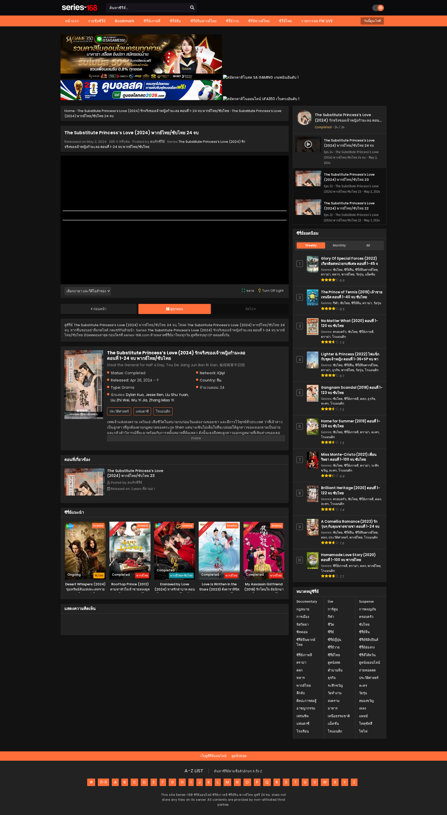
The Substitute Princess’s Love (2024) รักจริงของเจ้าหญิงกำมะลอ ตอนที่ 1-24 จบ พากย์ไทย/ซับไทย (348, 120)
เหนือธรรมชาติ (339, 716)
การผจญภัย (367, 609)
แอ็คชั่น (370, 274)
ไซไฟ (363, 731)
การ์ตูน (333, 609)
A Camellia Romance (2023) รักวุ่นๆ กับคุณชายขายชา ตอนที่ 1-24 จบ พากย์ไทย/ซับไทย (350, 526)
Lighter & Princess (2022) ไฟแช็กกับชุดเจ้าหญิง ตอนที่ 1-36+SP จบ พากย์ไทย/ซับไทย (352, 359)
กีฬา (336, 303)
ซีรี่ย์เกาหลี (366, 332)
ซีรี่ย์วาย (334, 647)
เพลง (362, 708)
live (330, 601)
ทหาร (336, 274)
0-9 (103, 782)
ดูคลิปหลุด (239, 755)
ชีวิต (331, 624)
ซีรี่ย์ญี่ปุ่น (334, 640)
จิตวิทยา (302, 624)
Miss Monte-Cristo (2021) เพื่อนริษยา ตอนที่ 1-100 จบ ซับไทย (348, 457)
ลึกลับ (300, 693)
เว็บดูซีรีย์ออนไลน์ (213, 755)
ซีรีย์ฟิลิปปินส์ (368, 640)
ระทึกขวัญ (335, 685)
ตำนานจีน (335, 670)
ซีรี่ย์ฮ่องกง (367, 647)
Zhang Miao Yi (161, 400)
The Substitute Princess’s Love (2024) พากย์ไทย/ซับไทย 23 (135, 473)
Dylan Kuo (135, 394)
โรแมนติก (163, 411)
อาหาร (333, 708)
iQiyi (221, 373)
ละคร (325, 403)
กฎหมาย (302, 609)
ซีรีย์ (331, 632)
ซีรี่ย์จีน (349, 270)
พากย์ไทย (347, 274)
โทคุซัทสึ (365, 724)
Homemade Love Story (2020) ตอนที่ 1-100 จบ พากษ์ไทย (348, 557)
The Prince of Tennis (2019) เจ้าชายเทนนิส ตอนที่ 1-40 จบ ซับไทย (351, 295)
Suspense (366, 601)
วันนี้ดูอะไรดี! (372, 21)
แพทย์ (363, 716)
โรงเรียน (302, 731)
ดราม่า (326, 274)
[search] (192, 7)
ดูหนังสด (334, 662)
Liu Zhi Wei (120, 400)
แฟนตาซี (142, 411)
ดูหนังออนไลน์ (369, 662)
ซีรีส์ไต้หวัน (367, 655)
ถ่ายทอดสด (367, 670)
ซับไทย (337, 270)
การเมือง (302, 617)
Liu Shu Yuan (176, 394)
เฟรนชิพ (302, 716)
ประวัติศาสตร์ (119, 411)
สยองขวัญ (366, 701)
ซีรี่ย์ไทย (334, 655)
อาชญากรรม (305, 708)
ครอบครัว (339, 332)
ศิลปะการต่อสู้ (306, 701)
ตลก (363, 399)
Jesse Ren (154, 394)
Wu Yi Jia (139, 400)
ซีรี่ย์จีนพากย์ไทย (366, 270)
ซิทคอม (302, 632)
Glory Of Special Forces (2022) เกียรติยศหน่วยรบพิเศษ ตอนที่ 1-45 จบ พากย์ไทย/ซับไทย (350, 263)
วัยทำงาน (334, 693)
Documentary (306, 601)
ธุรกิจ (336, 370)
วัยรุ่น (359, 274)
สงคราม (334, 701)
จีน (219, 380)
